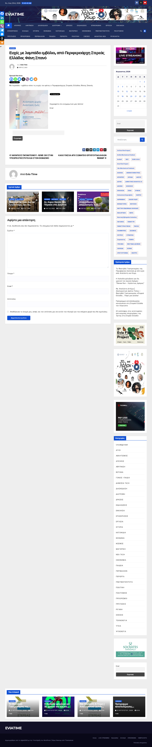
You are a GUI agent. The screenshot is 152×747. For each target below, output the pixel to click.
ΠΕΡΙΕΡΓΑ (63, 36)
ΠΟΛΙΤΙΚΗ (75, 36)
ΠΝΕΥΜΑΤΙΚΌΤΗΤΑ (103, 31)
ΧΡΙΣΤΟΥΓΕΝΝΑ (122, 253)
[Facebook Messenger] (19, 79)
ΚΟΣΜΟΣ (119, 544)
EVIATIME (14, 14)
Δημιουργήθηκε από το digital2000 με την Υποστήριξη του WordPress (28, 740)
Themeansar (69, 740)
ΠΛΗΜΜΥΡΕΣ (121, 230)
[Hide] (1, 46)
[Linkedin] (2, 18)
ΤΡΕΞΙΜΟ (120, 244)
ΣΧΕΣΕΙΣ (87, 36)
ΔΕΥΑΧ (119, 181)
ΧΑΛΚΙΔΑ (120, 248)
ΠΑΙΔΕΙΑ (52, 36)
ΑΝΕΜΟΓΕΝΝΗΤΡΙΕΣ (133, 173)
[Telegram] (31, 79)
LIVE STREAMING (104, 738)
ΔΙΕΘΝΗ (119, 186)
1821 (127, 159)
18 (122, 96)
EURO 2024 (135, 159)
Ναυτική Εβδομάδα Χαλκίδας (127, 217)
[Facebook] (11, 79)
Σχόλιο (11, 231)
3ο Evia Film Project (123, 150)
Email (10, 286)
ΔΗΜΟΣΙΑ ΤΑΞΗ (122, 483)
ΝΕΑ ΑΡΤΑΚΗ (121, 213)
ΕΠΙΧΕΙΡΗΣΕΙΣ (12, 31)
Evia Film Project (122, 164)
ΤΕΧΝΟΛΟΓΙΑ (121, 620)
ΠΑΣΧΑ (136, 226)
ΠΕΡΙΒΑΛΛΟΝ (40, 36)
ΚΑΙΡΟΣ (138, 195)
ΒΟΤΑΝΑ (119, 472)
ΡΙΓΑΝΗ (119, 609)
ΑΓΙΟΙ (118, 450)
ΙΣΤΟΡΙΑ (36, 31)
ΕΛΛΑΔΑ (25, 31)
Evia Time (23, 65)
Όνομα (10, 273)
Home (94, 738)
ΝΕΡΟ (131, 213)
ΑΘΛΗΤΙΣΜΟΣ (122, 456)
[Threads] (23, 79)
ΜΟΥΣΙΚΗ (133, 204)
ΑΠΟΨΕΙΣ (17, 25)
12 (127, 91)
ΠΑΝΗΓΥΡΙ (131, 222)
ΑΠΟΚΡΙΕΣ (120, 177)
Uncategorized (122, 445)
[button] (141, 31)
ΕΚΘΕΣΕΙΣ (129, 186)
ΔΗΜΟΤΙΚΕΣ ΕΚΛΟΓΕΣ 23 (133, 181)
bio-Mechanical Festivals (125, 168)
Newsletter (114, 738)
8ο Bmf (119, 159)
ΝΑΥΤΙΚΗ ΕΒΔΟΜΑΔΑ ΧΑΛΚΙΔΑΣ (127, 208)
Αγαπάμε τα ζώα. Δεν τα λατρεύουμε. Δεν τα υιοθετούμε (21, 205)
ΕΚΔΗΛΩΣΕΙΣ (82, 25)
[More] (35, 79)
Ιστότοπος (11, 299)
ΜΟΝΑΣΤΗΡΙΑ (121, 204)
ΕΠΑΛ (129, 190)
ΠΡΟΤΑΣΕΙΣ (11, 36)
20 (131, 96)
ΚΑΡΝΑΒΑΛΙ (121, 199)
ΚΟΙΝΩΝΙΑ (47, 31)
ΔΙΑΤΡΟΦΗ (56, 25)
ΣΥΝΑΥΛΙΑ (130, 235)
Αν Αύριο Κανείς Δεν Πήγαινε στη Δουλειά (55, 203)
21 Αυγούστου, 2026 (19, 710)
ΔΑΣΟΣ (138, 177)
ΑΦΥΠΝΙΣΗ (29, 25)
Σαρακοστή (121, 239)
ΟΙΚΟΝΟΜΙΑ (86, 31)
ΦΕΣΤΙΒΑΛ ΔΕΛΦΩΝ (133, 244)
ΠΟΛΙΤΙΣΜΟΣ (119, 31)
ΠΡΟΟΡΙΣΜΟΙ (25, 36)
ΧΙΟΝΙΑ (129, 248)
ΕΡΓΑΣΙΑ (109, 25)
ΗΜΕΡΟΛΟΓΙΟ (142, 738)
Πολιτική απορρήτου (140, 742)
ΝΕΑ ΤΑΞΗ (62, 199)
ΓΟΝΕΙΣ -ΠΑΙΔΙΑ (123, 478)
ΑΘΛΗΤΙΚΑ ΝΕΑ (100, 36)
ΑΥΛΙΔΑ (130, 177)
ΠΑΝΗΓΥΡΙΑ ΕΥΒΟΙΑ (123, 226)
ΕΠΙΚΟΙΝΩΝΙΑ (96, 25)
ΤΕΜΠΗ (131, 239)
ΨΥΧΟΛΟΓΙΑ (114, 36)
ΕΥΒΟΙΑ (137, 190)
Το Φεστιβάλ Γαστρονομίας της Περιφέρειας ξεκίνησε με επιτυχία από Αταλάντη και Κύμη (130, 271)
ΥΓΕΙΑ (118, 626)
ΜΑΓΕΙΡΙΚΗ (73, 31)
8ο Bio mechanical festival (126, 155)
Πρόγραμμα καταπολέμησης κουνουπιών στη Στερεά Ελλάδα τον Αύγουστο (129, 303)
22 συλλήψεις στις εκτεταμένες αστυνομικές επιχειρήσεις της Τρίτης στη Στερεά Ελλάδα (129, 313)
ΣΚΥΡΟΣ (120, 235)
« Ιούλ (129, 111)
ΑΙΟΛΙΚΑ (120, 173)
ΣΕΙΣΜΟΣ (133, 230)
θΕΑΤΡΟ (134, 253)
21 (135, 96)
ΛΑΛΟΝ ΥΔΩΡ (133, 199)
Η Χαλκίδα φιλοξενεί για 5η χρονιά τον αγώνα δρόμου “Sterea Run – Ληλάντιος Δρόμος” (130, 281)
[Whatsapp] (15, 79)
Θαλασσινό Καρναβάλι (124, 195)
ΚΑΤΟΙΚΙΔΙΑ (60, 31)
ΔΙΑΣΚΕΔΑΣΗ (43, 25)
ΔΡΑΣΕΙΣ (69, 25)
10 (118, 91)
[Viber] (27, 79)
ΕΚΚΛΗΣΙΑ (120, 25)
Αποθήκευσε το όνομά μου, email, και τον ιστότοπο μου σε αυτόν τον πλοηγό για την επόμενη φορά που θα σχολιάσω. (59, 312)
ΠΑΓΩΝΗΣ (120, 222)
